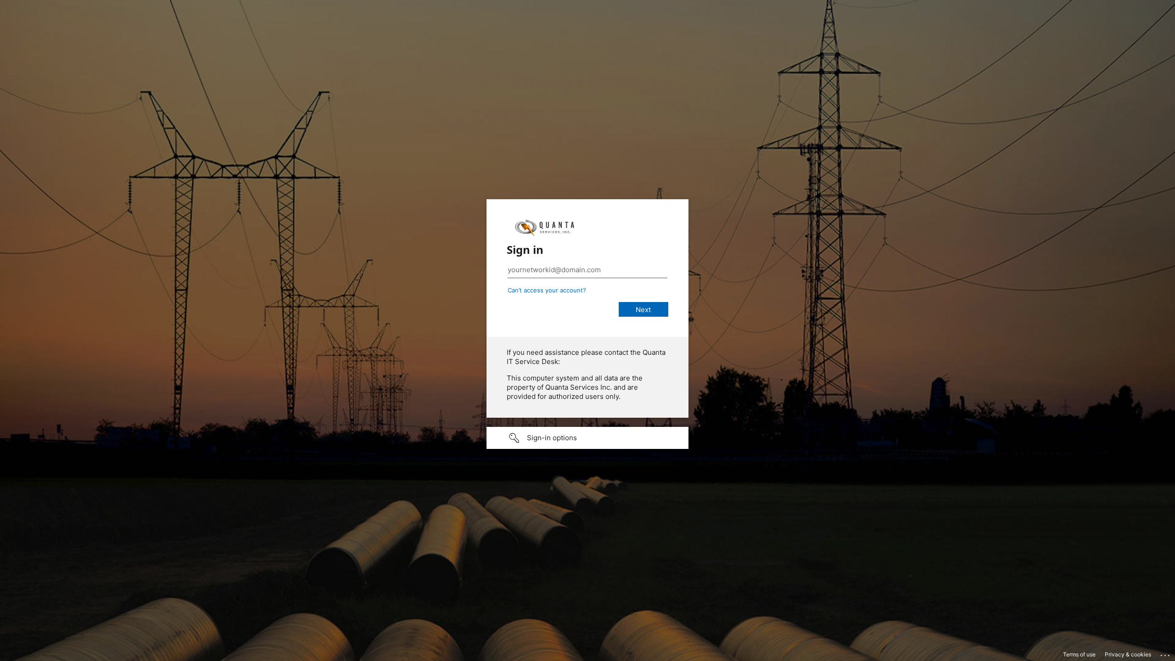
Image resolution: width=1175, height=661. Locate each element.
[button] (587, 438)
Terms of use (1079, 654)
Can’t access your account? (547, 290)
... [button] (1165, 653)
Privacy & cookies (1128, 654)
